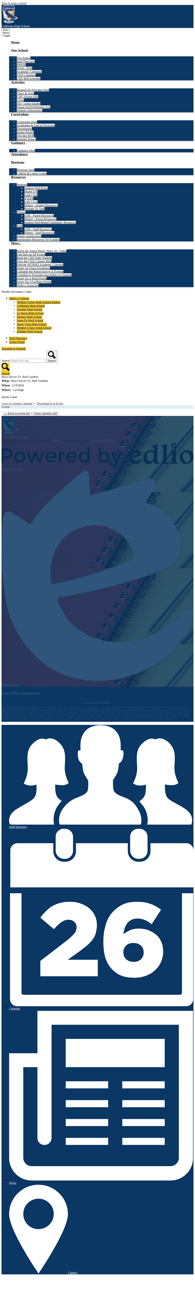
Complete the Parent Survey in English (40, 271)
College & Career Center (32, 173)
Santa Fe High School (30, 320)
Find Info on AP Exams (31, 254)
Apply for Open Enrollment (33, 268)
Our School (24, 58)
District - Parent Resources (40, 219)
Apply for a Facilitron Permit (34, 281)
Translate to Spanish (14, 348)
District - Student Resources (41, 205)
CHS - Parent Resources (39, 215)
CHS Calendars (26, 75)
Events (6, 406)
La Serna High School (30, 313)
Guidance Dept (26, 150)
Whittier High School (29, 331)
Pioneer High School (29, 316)
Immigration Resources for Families (38, 239)
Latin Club (30, 195)
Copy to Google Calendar (17, 403)
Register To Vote (34, 208)
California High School (31, 305)
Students (22, 184)
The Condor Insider (28, 103)
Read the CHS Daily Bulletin (34, 257)
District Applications (29, 236)
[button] (19, 52)
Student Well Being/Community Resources (50, 222)
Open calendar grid (45, 413)
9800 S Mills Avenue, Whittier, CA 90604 (27, 440)
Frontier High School (29, 309)
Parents (21, 212)
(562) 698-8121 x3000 (75, 440)
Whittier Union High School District (38, 302)
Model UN (31, 191)
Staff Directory (26, 61)
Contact (72, 1272)
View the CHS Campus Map (34, 261)
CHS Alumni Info (27, 96)
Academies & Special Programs (36, 125)
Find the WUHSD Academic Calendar (40, 264)
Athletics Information (29, 110)
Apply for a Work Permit (32, 278)
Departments (24, 128)
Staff (19, 225)
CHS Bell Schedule (28, 78)
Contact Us (122, 440)
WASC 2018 (24, 68)
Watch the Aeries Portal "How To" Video (41, 251)
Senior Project (25, 132)
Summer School (26, 139)
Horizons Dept (25, 170)
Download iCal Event (50, 403)
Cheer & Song (25, 93)
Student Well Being (36, 188)
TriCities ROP (25, 135)
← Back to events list (17, 413)
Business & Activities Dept (33, 90)
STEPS (28, 198)
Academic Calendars (29, 71)
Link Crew (31, 201)
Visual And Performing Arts (33, 107)
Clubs (20, 100)
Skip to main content (14, 3)
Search (6, 360)
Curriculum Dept (27, 122)
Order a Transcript (28, 285)
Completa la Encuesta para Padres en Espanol (44, 275)
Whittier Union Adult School (34, 327)
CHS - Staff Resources (38, 229)
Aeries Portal (17, 342)
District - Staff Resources (39, 232)
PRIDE (21, 64)
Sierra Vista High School (32, 324)
